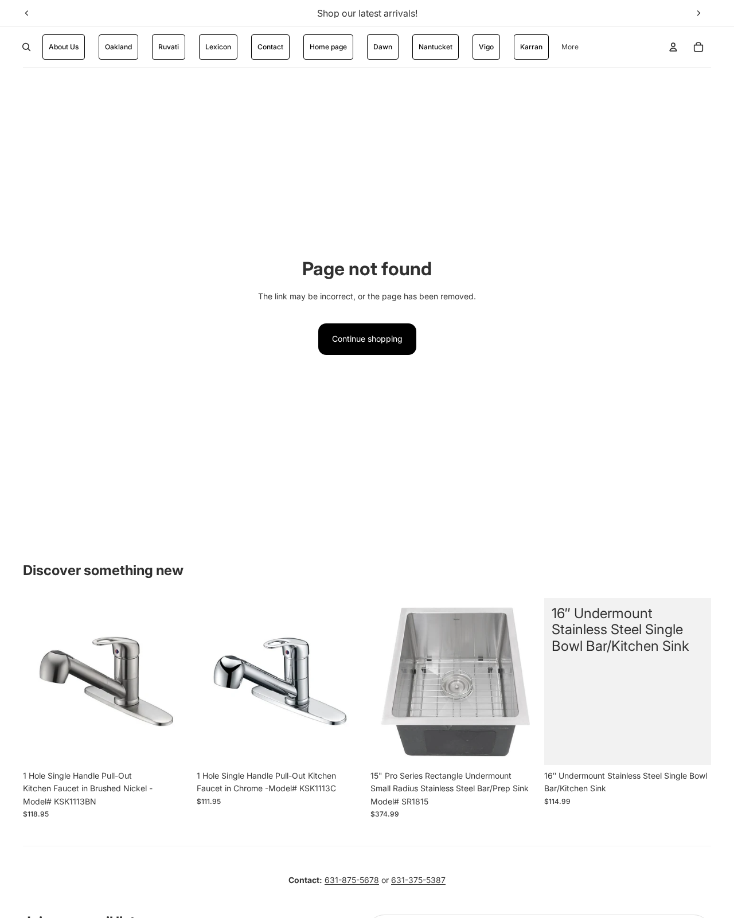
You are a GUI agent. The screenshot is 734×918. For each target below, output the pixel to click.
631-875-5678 (352, 880)
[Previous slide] (27, 13)
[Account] (673, 47)
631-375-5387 (418, 880)
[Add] (172, 747)
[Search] (26, 47)
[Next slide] (698, 13)
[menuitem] (570, 47)
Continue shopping (367, 338)
